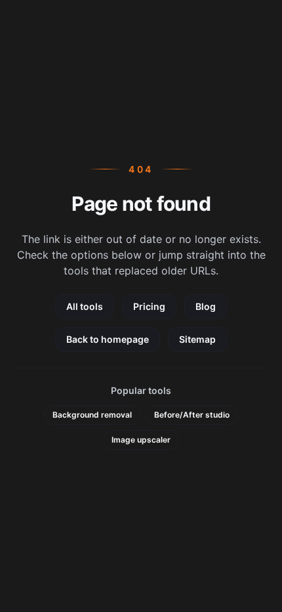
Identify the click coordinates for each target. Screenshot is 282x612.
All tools (84, 306)
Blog (205, 306)
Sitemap (197, 339)
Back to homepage (107, 339)
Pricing (149, 306)
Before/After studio (192, 415)
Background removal (92, 415)
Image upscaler (141, 440)
